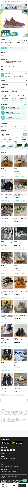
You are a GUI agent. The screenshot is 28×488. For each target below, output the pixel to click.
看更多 (14, 400)
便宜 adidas (18, 418)
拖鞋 (19, 126)
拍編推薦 (9, 471)
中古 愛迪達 (3, 418)
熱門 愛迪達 (24, 417)
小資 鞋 (3, 421)
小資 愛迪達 (19, 417)
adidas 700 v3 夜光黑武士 (5, 411)
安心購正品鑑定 (4, 471)
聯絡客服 (7, 466)
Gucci (5, 461)
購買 (22, 485)
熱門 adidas (3, 419)
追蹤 (25, 134)
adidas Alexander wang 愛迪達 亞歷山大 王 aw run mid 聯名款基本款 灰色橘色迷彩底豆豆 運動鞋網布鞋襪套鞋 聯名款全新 (14, 413)
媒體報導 (14, 471)
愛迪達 (18, 414)
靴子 (15, 126)
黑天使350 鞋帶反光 (14, 411)
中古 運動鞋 (13, 420)
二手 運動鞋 (18, 419)
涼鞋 (24, 126)
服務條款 (11, 466)
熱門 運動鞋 (8, 420)
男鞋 (6, 66)
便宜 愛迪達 (14, 417)
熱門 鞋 (7, 421)
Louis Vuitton (9, 461)
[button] (4, 138)
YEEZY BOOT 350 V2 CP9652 (18, 412)
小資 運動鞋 (3, 420)
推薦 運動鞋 (18, 420)
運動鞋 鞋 (4, 417)
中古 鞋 (10, 421)
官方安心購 (8, 458)
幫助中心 (2, 466)
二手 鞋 (22, 420)
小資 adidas (23, 418)
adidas (6, 69)
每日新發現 (3, 458)
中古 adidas (8, 419)
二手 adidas (13, 418)
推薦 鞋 (14, 421)
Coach (2, 461)
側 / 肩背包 (13, 458)
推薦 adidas (13, 419)
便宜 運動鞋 (23, 419)
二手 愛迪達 (9, 417)
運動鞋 (24, 414)
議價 (14, 485)
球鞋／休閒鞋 (11, 66)
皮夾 (17, 458)
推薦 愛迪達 (8, 418)
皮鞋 (10, 126)
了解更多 (25, 104)
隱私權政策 (16, 466)
